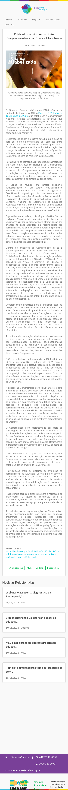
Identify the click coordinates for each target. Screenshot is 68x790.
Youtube (22, 785)
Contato (10, 24)
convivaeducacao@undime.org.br (23, 770)
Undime (39, 567)
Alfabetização (16, 567)
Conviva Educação (32, 6)
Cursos (9, 19)
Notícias (22, 19)
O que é (36, 19)
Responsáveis (53, 19)
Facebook (23, 781)
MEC (29, 567)
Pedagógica (53, 567)
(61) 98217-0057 (48, 757)
